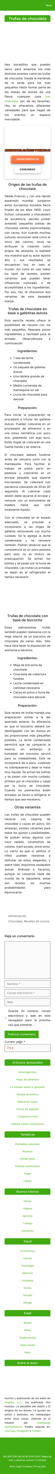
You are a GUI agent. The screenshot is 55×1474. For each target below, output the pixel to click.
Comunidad (27, 169)
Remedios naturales (27, 1144)
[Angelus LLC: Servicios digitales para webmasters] (27, 902)
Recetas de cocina (36, 921)
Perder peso (27, 1158)
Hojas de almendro (27, 1079)
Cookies (27, 1466)
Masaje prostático (27, 1094)
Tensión (27, 1295)
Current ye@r (15, 1042)
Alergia (27, 1302)
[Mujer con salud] (10, 5)
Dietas (27, 1201)
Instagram (23, 1430)
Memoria (27, 1273)
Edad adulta (27, 1345)
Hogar (27, 1173)
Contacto (41, 1460)
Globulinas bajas (27, 1101)
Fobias (28, 1181)
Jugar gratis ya (27, 159)
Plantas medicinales (27, 1166)
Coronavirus (27, 1250)
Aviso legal (15, 1466)
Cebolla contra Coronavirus (27, 1123)
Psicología (27, 1265)
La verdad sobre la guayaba (27, 1087)
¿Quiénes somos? (25, 1460)
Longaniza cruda (27, 1116)
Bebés (27, 1322)
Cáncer (27, 1258)
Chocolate (15, 921)
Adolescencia (27, 1337)
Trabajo (27, 1223)
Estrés (27, 1287)
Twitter (36, 1430)
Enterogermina (28, 1072)
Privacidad (39, 1466)
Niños (27, 1330)
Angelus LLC (13, 1402)
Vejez (27, 1352)
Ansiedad (27, 1280)
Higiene (27, 1208)
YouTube (10, 1430)
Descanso (28, 1230)
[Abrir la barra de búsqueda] (32, 5)
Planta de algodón (27, 1109)
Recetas (28, 1151)
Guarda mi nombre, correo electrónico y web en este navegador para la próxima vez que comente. (29, 1017)
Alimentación (17, 916)
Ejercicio (27, 1215)
